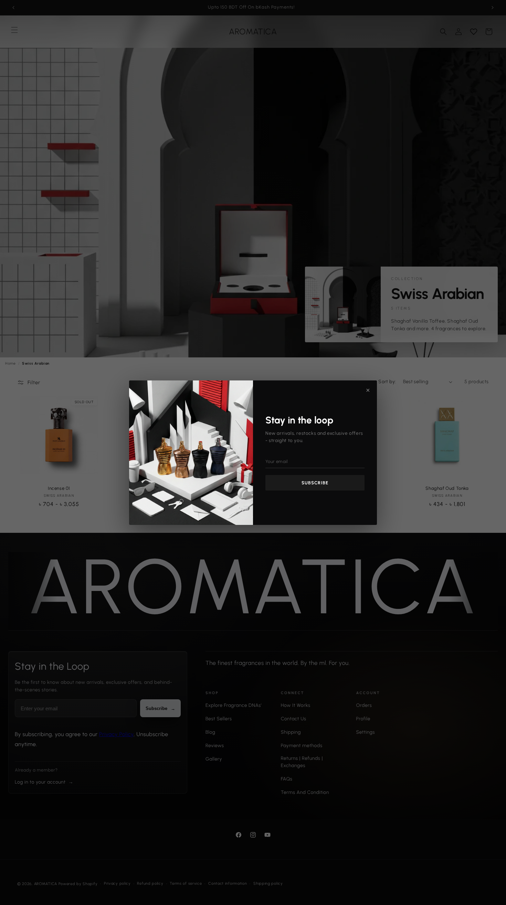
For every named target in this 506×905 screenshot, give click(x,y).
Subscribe (315, 482)
